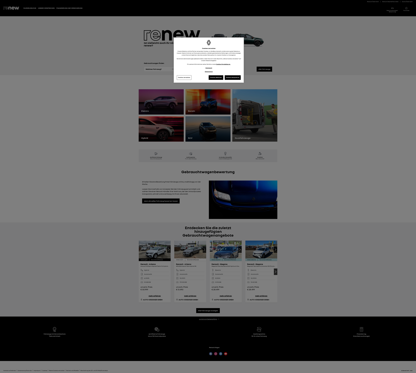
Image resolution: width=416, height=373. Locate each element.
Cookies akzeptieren (233, 77)
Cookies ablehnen (216, 77)
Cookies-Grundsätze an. (223, 64)
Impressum (209, 68)
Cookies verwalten (184, 77)
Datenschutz (209, 71)
